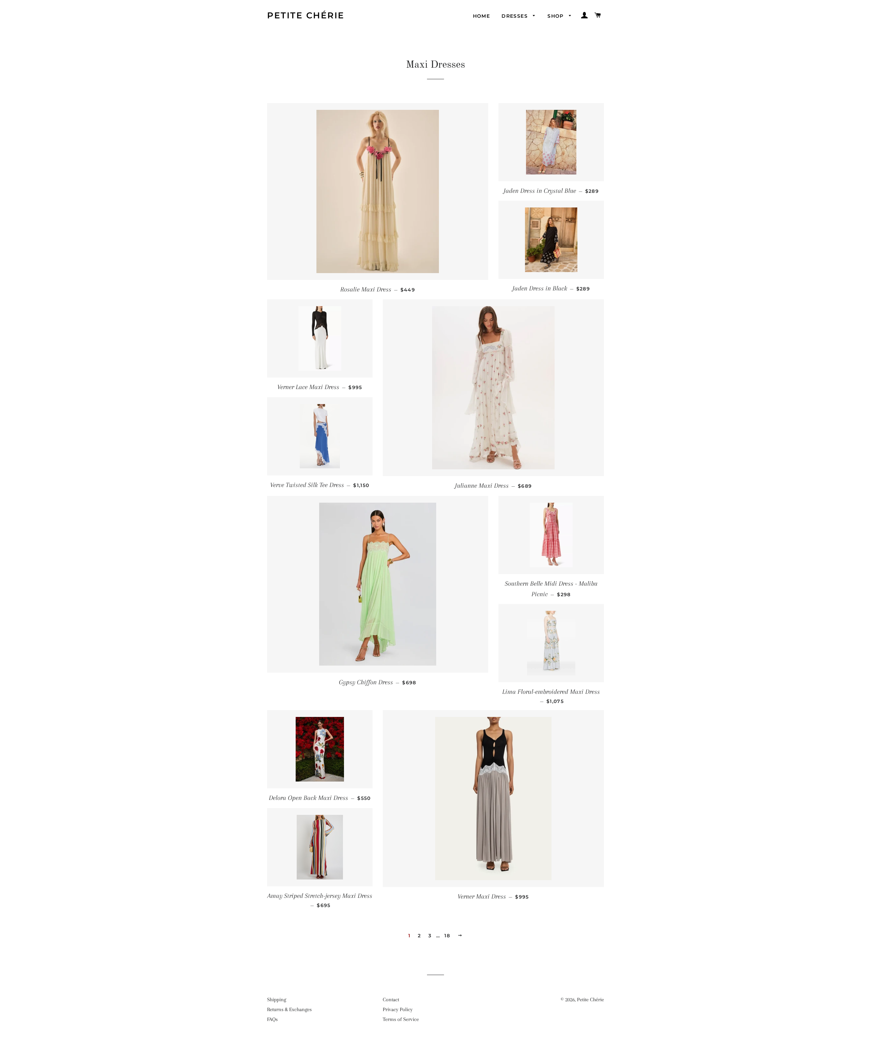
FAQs (272, 1019)
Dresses (515, 16)
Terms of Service (401, 1019)
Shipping (276, 999)
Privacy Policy (398, 1009)
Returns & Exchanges (289, 1009)
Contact (391, 999)
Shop (556, 16)
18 (447, 936)
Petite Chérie (306, 15)
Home (481, 16)
